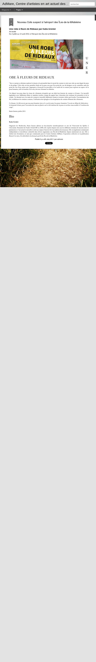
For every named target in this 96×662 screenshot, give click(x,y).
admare (60, 139)
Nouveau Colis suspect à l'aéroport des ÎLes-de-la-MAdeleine (49, 22)
